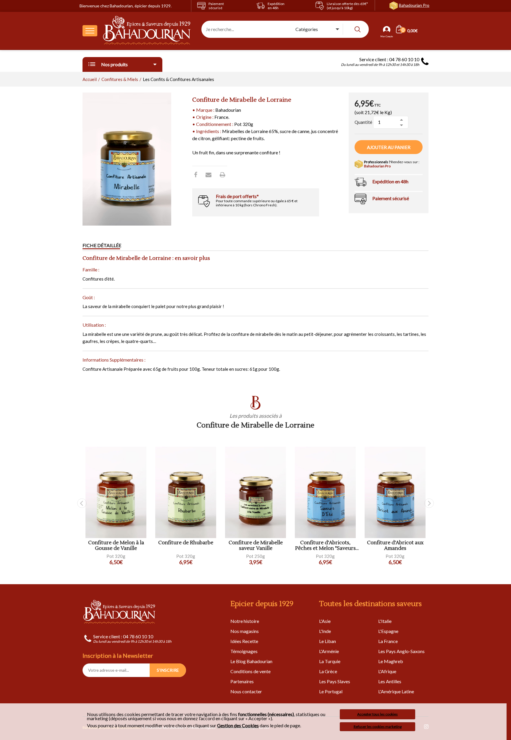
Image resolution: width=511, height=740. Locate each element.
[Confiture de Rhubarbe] (185, 492)
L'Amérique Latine (396, 691)
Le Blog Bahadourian (251, 661)
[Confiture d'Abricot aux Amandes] (395, 492)
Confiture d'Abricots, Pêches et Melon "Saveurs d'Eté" (325, 545)
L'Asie (325, 621)
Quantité (363, 122)
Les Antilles (389, 681)
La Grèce (328, 671)
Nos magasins (244, 631)
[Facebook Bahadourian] (195, 174)
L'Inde (325, 631)
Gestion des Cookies (238, 725)
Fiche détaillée (102, 245)
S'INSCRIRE (168, 670)
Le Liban (327, 641)
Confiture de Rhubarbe (185, 543)
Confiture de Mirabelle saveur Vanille (256, 545)
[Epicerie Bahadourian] (147, 31)
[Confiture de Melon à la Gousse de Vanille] (115, 492)
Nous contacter (246, 691)
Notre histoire (244, 621)
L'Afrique (387, 671)
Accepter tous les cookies (377, 714)
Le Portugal (330, 691)
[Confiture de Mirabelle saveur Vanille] (255, 492)
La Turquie (329, 661)
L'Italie (385, 621)
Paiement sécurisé (390, 198)
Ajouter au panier (388, 147)
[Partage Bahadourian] (208, 174)
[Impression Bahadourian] (222, 174)
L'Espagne (388, 631)
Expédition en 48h (390, 181)
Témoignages (244, 651)
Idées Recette (244, 641)
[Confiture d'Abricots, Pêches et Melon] (325, 492)
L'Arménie (329, 651)
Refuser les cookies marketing (378, 726)
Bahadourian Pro (414, 5)
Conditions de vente (250, 671)
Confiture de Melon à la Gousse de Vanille (116, 545)
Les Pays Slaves (334, 681)
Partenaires (242, 681)
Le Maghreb (390, 661)
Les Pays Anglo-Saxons (401, 651)
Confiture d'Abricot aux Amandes (395, 545)
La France (388, 641)
